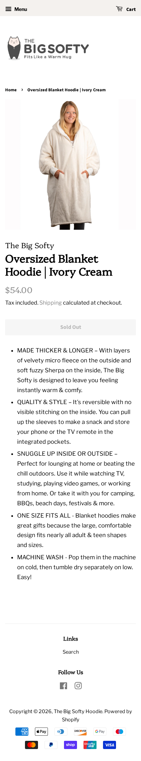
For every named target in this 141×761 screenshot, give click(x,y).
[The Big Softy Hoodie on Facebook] (63, 687)
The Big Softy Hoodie (78, 711)
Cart (130, 9)
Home (11, 90)
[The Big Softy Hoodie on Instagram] (78, 687)
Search (71, 652)
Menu (20, 9)
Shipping (50, 302)
